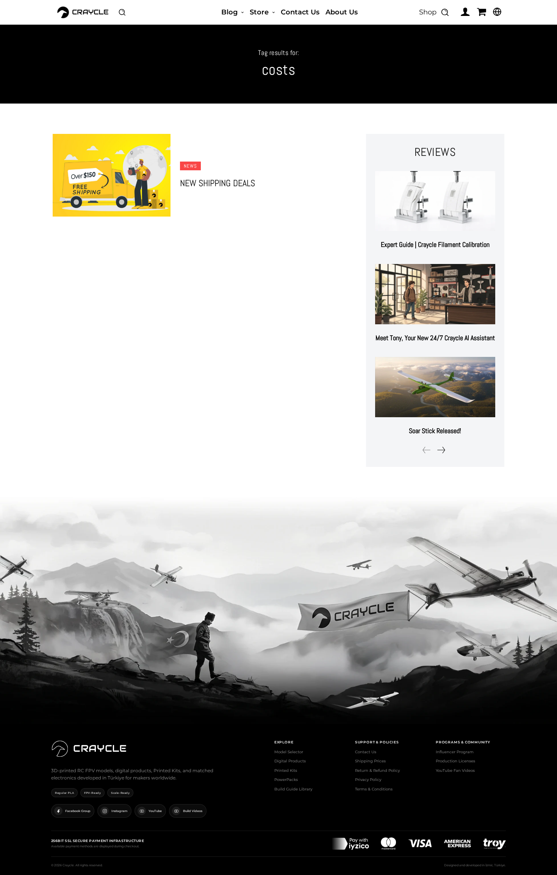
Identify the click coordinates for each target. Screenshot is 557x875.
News (190, 166)
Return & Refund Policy (377, 770)
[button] (122, 12)
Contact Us (365, 751)
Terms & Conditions (374, 789)
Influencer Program (455, 751)
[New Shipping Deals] (112, 175)
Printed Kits (285, 770)
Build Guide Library (293, 789)
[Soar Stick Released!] (435, 387)
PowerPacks (286, 779)
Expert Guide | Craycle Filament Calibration (435, 244)
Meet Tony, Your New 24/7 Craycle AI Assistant (435, 337)
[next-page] (441, 450)
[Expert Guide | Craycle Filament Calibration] (435, 201)
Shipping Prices (370, 761)
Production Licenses (455, 761)
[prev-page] (426, 450)
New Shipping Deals (217, 183)
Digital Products (290, 761)
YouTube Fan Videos (455, 770)
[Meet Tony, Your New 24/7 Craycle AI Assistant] (435, 294)
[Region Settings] (497, 12)
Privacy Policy (368, 779)
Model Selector (288, 751)
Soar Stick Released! (435, 430)
